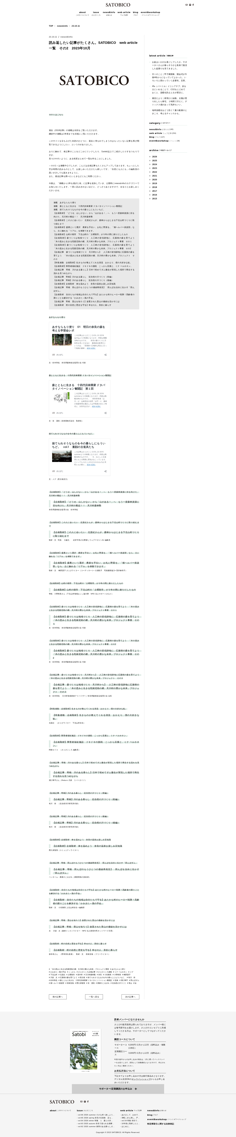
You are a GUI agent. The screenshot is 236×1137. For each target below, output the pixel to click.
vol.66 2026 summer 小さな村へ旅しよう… (96, 1115)
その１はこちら (56, 115)
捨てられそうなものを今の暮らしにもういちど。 (71, 434)
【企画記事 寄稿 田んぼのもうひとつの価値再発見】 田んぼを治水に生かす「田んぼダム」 (93, 863)
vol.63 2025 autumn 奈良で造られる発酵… (96, 1123)
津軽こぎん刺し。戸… (131, 1118)
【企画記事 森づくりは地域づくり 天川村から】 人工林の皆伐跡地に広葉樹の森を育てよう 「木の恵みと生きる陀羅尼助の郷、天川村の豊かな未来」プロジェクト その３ (96, 688)
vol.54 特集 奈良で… (130, 1121)
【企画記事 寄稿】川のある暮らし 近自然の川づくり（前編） (79, 793)
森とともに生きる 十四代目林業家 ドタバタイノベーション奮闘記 (80, 375)
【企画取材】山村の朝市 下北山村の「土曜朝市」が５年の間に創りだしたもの (86, 583)
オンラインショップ (141, 1079)
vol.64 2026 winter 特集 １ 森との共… (95, 1121)
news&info (62, 26)
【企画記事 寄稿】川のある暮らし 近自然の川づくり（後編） (79, 816)
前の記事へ (58, 997)
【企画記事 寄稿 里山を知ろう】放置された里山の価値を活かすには (82, 920)
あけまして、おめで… (131, 1115)
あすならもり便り (57, 317)
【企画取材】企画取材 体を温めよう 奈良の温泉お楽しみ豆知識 (80, 840)
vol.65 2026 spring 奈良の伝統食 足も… (95, 1118)
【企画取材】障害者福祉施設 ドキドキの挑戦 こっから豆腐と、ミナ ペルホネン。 (88, 736)
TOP (51, 26)
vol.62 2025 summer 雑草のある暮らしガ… (96, 1126)
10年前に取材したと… (131, 1123)
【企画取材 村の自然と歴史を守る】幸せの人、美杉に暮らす (78, 944)
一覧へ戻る (94, 997)
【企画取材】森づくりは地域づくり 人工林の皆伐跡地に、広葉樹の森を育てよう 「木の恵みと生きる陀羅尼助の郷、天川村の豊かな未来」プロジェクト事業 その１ (97, 620)
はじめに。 (126, 1126)
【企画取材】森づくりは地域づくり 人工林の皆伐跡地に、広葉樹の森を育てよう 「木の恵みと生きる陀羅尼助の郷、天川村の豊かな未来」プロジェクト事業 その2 (97, 654)
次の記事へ (130, 997)
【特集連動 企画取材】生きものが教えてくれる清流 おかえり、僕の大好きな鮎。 (88, 709)
